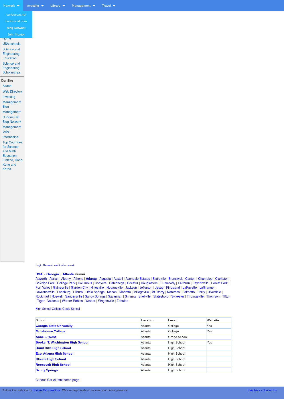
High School (43, 308)
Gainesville (60, 287)
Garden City (79, 287)
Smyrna (130, 296)
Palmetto (188, 292)
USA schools (11, 43)
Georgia (52, 274)
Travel (107, 5)
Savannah (115, 296)
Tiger (41, 300)
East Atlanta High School (54, 353)
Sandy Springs (95, 296)
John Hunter (16, 34)
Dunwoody (167, 283)
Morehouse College (50, 331)
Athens (78, 278)
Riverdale (214, 292)
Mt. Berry (158, 292)
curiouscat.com (16, 21)
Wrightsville (106, 300)
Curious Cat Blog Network (12, 119)
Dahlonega (116, 283)
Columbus (85, 283)
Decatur (132, 283)
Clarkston (222, 278)
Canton (190, 278)
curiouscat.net (16, 14)
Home (7, 38)
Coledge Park (45, 283)
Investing (33, 5)
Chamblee (205, 278)
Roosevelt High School (53, 364)
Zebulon (122, 300)
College (56, 308)
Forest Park (219, 283)
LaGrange (206, 287)
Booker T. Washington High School (62, 342)
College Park (66, 283)
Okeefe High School (51, 359)
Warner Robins (72, 300)
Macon (112, 292)
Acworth (41, 278)
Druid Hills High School (53, 348)
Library (56, 5)
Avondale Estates (138, 278)
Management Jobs (12, 129)
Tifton (226, 296)
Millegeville (141, 292)
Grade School (71, 308)
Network (9, 5)
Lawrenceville (45, 292)
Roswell (57, 296)
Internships (10, 137)
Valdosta (53, 300)
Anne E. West (46, 337)
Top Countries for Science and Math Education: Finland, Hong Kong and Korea (12, 155)
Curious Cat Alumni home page (57, 379)
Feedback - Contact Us (262, 390)
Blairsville (159, 278)
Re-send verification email (59, 265)
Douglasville (149, 283)
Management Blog (12, 104)
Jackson (131, 287)
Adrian (54, 278)
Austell (118, 278)
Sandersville (73, 296)
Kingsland (173, 287)
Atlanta (68, 274)
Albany (66, 278)
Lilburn (78, 292)
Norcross (173, 292)
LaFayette (190, 287)
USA (39, 274)
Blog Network (16, 28)
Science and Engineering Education (11, 53)
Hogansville (114, 287)
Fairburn (184, 283)
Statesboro (161, 296)
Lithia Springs (95, 292)
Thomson (213, 296)
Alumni (7, 85)
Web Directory (13, 91)
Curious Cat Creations (46, 390)
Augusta (105, 278)
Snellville (144, 296)
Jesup (159, 287)
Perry (201, 292)
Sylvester (177, 296)
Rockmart (42, 296)
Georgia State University (54, 326)
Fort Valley (43, 287)
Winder (90, 300)
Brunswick (175, 278)
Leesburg (64, 292)
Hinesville (97, 287)
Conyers (100, 283)
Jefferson (146, 287)
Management (81, 5)
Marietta (125, 292)
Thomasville (195, 296)
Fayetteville (201, 283)
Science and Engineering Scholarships (12, 67)
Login (39, 265)
